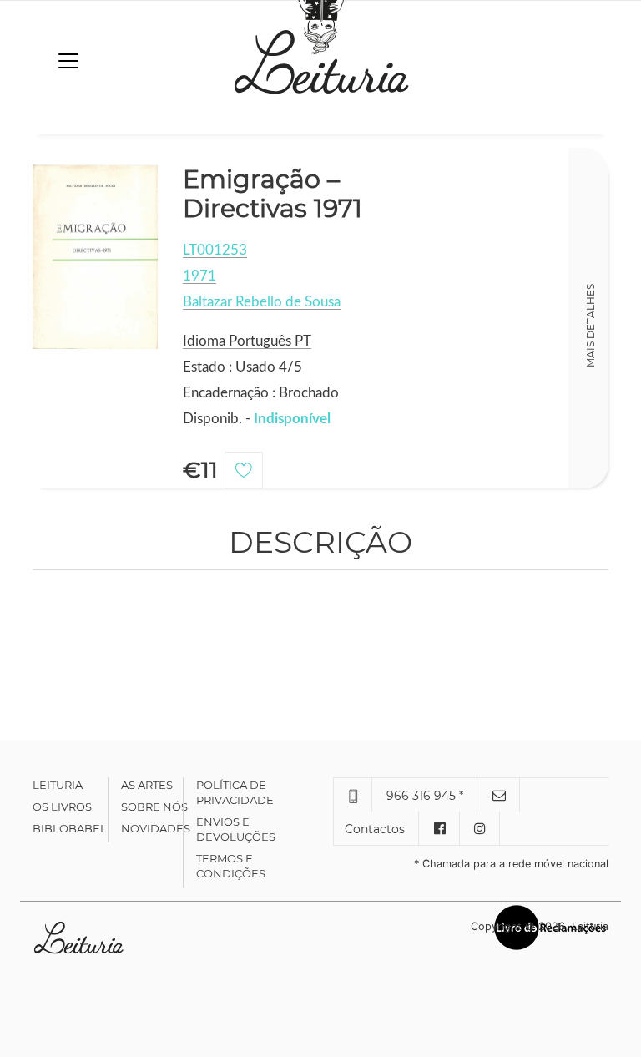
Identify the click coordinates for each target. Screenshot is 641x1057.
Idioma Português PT (247, 341)
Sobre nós (154, 806)
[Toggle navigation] (68, 61)
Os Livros (62, 806)
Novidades (155, 828)
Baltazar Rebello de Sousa (262, 302)
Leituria (58, 784)
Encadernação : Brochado (261, 393)
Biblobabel (70, 828)
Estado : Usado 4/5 (242, 367)
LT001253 (215, 250)
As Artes (147, 784)
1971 (199, 276)
